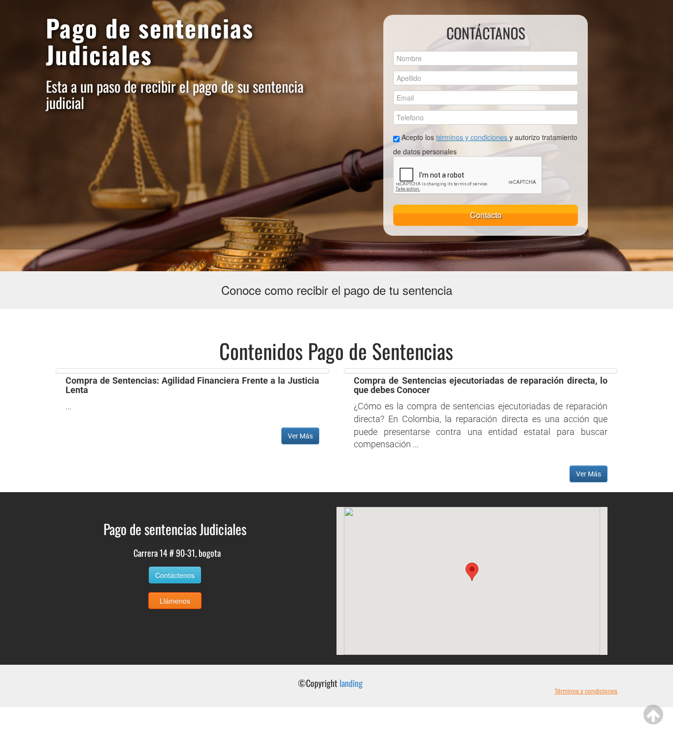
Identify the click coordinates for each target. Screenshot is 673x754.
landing (351, 683)
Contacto (486, 214)
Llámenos (175, 601)
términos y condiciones (472, 137)
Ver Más (300, 436)
